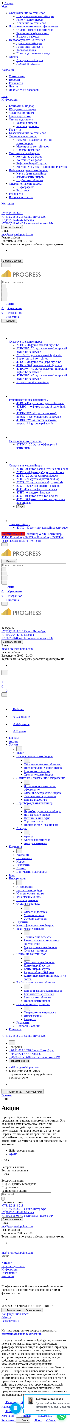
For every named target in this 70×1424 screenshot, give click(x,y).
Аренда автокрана (28, 63)
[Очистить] (3, 286)
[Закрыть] (4, 694)
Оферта (6, 1317)
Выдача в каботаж (27, 36)
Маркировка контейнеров (32, 146)
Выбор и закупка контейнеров (28, 170)
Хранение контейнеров (31, 23)
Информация (9, 1269)
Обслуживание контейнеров (27, 12)
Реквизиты (16, 83)
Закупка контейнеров (30, 176)
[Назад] (19, 748)
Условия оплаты (26, 122)
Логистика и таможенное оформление (33, 26)
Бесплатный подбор (21, 106)
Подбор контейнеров (29, 180)
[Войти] (3, 677)
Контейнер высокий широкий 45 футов (41, 166)
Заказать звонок (12, 227)
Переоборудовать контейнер (27, 39)
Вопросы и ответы (21, 197)
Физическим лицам (21, 112)
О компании (17, 76)
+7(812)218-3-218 (12, 213)
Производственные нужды (33, 53)
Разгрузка (22, 190)
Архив (13, 1153)
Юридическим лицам (22, 109)
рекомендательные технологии (21, 1333)
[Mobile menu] (4, 604)
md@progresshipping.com (17, 234)
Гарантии (15, 129)
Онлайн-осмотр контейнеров (34, 29)
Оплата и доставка (21, 119)
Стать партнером (20, 116)
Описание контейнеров (24, 153)
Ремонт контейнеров (29, 19)
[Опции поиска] (4, 290)
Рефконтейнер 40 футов (31, 163)
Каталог (6, 1262)
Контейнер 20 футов (29, 156)
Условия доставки (27, 126)
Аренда (14, 56)
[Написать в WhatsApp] (61, 1415)
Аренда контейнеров (29, 60)
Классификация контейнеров (27, 133)
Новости (14, 79)
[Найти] (4, 294)
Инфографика (25, 187)
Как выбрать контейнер (31, 173)
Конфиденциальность (15, 1314)
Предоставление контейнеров (35, 16)
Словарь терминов (28, 149)
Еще (20, 506)
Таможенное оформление (32, 33)
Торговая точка (26, 50)
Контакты (7, 1276)
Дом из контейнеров (29, 43)
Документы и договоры (24, 89)
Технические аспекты (23, 136)
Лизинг (13, 86)
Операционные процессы (25, 183)
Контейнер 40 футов (29, 160)
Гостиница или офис (29, 46)
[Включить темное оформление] (6, 265)
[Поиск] (4, 672)
